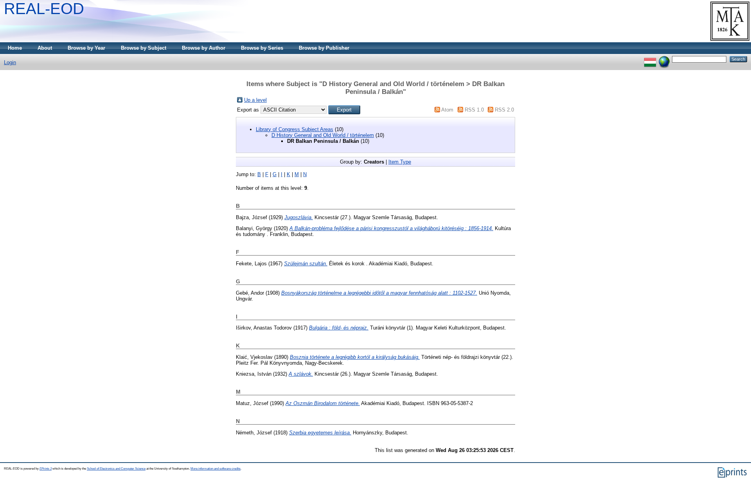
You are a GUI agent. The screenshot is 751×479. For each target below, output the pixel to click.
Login (10, 62)
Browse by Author (203, 48)
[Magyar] (650, 59)
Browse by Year (86, 48)
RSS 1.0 (474, 110)
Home (15, 48)
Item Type (399, 162)
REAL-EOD (44, 8)
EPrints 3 (46, 468)
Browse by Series (262, 48)
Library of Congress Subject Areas (294, 129)
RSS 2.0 (504, 110)
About (45, 48)
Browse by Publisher (324, 48)
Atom (447, 110)
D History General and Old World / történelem (322, 135)
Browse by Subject (143, 48)
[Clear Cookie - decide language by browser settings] (664, 59)
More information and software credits (215, 468)
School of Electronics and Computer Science (116, 468)
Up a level (255, 100)
